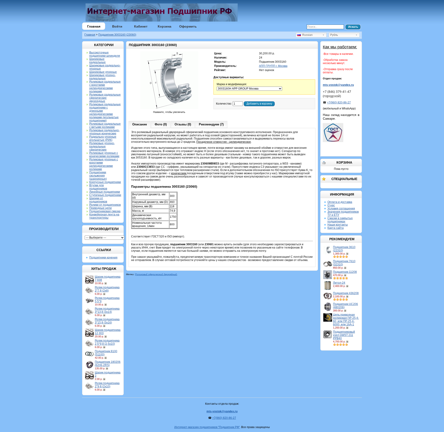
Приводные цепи (100, 208)
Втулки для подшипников (98, 187)
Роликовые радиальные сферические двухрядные (105, 98)
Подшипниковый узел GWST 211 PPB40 (344, 335)
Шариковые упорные (103, 72)
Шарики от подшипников (98, 200)
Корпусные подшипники (105, 182)
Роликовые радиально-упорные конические (104, 132)
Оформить (188, 26)
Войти (117, 26)
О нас (331, 205)
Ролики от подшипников (105, 204)
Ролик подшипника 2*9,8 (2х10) (107, 385)
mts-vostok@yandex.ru (338, 85)
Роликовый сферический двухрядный (156, 274)
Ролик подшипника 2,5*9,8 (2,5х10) (107, 342)
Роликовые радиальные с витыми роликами (105, 125)
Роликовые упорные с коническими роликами (104, 154)
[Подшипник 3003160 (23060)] (169, 108)
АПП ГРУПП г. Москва (273, 66)
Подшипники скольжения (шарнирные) (98, 175)
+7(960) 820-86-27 (339, 102)
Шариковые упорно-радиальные (102, 77)
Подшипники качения (103, 257)
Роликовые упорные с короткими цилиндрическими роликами (103, 164)
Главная (93, 26)
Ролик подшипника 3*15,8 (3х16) (107, 321)
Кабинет (141, 26)
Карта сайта (335, 228)
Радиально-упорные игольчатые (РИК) (102, 138)
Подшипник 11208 (345, 271)
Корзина (164, 26)
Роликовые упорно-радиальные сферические (102, 146)
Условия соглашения (341, 208)
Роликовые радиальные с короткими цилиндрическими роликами (105, 86)
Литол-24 (339, 282)
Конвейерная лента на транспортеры (104, 216)
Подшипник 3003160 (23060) (117, 34)
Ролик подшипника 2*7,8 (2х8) (107, 289)
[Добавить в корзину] (106, 283)
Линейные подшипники (104, 191)
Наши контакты (337, 224)
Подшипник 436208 (346, 293)
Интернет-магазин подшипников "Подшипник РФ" (207, 427)
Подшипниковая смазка (104, 211)
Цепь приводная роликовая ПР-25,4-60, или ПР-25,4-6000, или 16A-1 (346, 319)
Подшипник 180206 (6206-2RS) (107, 363)
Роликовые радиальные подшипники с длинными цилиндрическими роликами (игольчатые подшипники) (105, 112)
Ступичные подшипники (105, 195)
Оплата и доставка (339, 202)
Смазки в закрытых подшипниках (340, 220)
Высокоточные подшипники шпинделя (104, 54)
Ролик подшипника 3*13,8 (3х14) (107, 310)
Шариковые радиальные (97, 60)
